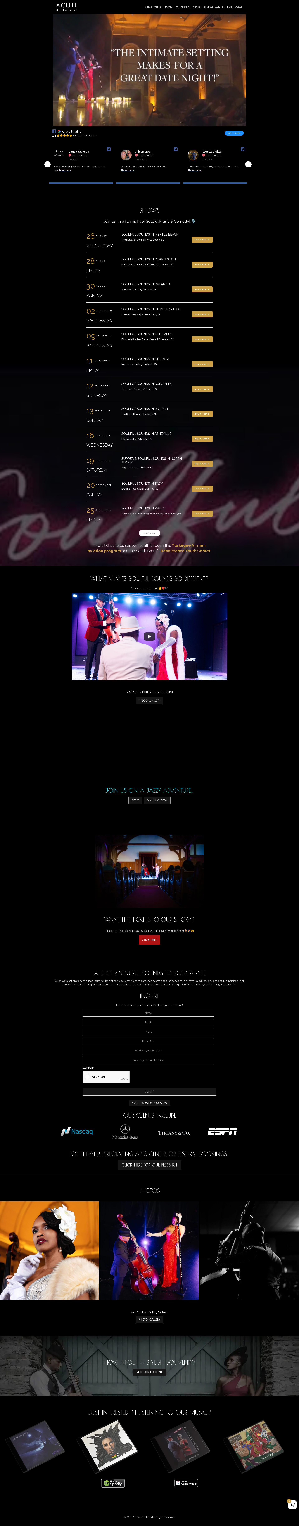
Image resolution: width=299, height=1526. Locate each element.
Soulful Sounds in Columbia (146, 384)
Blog (229, 7)
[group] (81, 167)
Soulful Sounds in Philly (143, 508)
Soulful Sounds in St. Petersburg (150, 309)
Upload (238, 7)
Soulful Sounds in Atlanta (145, 359)
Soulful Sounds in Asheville (146, 434)
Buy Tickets (202, 240)
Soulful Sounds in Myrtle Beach (150, 234)
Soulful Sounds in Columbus (147, 334)
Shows (148, 7)
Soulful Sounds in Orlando (145, 284)
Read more (67, 170)
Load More (150, 533)
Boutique (208, 7)
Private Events (183, 7)
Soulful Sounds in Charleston (148, 259)
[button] (248, 164)
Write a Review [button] (234, 133)
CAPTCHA (88, 1067)
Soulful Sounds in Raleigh (144, 409)
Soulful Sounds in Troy (142, 483)
